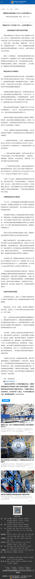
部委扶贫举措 (18, 557)
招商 (19, 534)
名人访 (23, 542)
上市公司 (28, 546)
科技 (23, 548)
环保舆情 (15, 526)
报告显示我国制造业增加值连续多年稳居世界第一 (16, 494)
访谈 (22, 550)
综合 (8, 532)
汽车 (15, 548)
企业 (8, 538)
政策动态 (15, 520)
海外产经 (15, 522)
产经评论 (20, 520)
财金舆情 (20, 524)
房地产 (27, 548)
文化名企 (28, 542)
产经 (11, 550)
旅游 (14, 528)
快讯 (19, 522)
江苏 (26, 534)
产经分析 (26, 520)
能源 (30, 528)
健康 (8, 530)
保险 (21, 546)
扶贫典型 (31, 557)
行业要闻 (9, 528)
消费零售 (18, 561)
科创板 (11, 548)
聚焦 (8, 546)
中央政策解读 (10, 557)
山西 (8, 536)
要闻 (8, 542)
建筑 (18, 530)
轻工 (21, 530)
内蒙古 (18, 536)
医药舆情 (9, 526)
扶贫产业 (9, 559)
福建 (15, 536)
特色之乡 (15, 534)
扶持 (30, 538)
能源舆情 (26, 524)
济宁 (30, 536)
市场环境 (26, 518)
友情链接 (14, 569)
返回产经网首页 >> (11, 381)
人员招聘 (7, 569)
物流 (11, 530)
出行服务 (9, 563)
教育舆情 (15, 524)
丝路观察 (9, 544)
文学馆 (24, 544)
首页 (8, 9)
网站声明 (21, 567)
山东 (22, 534)
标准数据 (15, 552)
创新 (8, 540)
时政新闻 (20, 518)
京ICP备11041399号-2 (26, 576)
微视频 (15, 550)
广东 (27, 536)
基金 (18, 546)
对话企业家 (31, 550)
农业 (20, 528)
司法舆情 (20, 526)
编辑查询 (28, 569)
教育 (17, 528)
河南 (32, 534)
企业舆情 (26, 526)
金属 (27, 530)
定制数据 (20, 552)
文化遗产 (15, 544)
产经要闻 (16, 9)
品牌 (11, 540)
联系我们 (27, 567)
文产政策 (12, 542)
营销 (27, 538)
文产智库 (18, 542)
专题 (25, 550)
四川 (11, 536)
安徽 (29, 534)
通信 (15, 530)
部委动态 (15, 518)
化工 (24, 530)
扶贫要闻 (25, 557)
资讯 (8, 550)
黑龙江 (23, 536)
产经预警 (9, 522)
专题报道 (15, 563)
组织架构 (14, 567)
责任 (18, 538)
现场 (19, 550)
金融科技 (12, 561)
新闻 (11, 9)
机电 (31, 530)
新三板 (19, 548)
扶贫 (22, 522)
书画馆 (20, 544)
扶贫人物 (15, 559)
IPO (8, 548)
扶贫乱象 (20, 559)
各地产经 (9, 534)
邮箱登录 (21, 569)
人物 (15, 538)
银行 (24, 546)
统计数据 (9, 520)
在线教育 (24, 561)
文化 (23, 528)
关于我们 (7, 567)
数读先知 (9, 552)
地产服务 (29, 561)
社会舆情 (9, 524)
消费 (27, 528)
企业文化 (22, 538)
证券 (15, 546)
